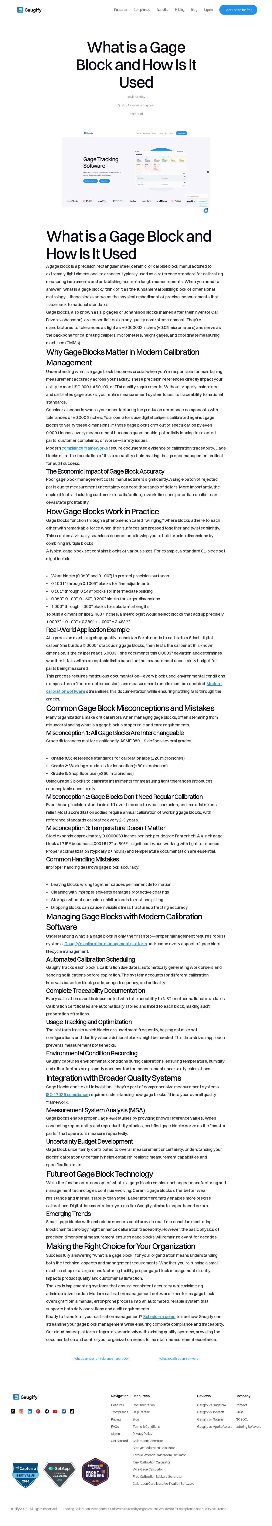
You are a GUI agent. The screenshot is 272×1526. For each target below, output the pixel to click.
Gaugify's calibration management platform (105, 943)
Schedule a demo (159, 1316)
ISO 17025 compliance (67, 1094)
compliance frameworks (85, 448)
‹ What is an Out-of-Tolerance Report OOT (101, 1359)
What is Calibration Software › (179, 1359)
